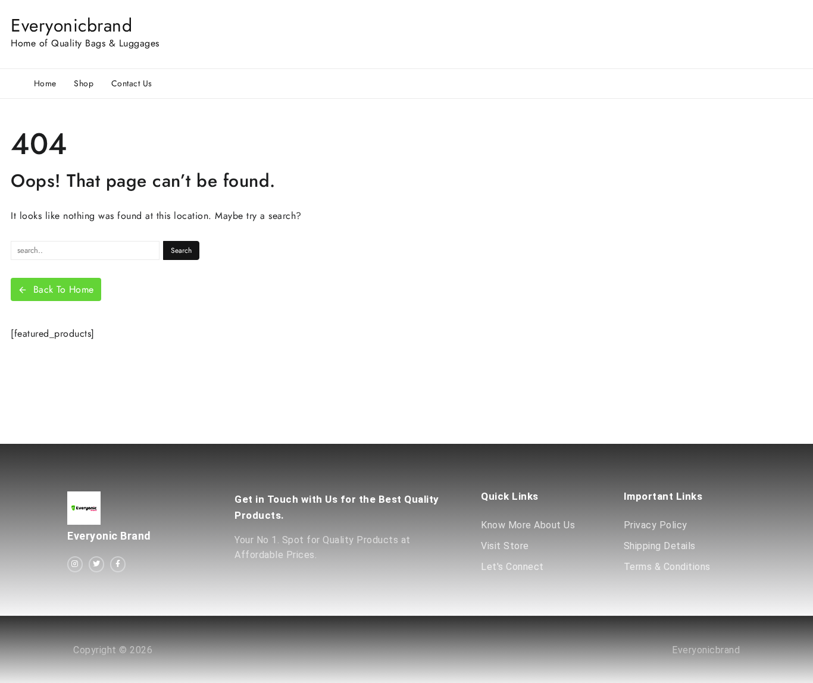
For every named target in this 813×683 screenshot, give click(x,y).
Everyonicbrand (71, 25)
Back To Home (63, 289)
